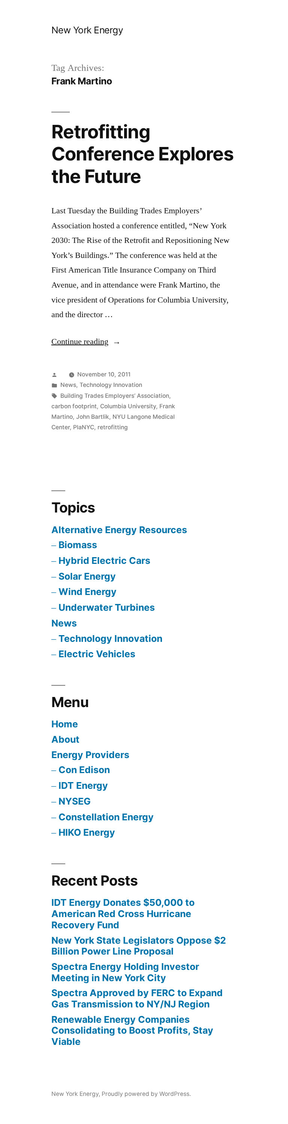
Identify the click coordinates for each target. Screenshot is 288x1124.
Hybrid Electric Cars (104, 560)
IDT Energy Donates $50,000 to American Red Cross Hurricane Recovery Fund (123, 913)
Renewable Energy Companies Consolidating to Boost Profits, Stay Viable (132, 1030)
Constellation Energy (106, 817)
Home (64, 724)
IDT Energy (83, 785)
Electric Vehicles (96, 653)
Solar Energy (87, 576)
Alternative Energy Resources (119, 529)
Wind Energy (87, 591)
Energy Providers (90, 754)
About (65, 739)
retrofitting (113, 427)
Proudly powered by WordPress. (146, 1093)
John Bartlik (92, 416)
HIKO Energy (86, 832)
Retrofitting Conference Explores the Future (142, 153)
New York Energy (87, 30)
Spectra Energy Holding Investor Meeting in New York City (125, 972)
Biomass (77, 544)
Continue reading (86, 341)
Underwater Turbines (106, 607)
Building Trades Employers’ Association (114, 395)
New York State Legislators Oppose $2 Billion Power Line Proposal (138, 946)
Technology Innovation (111, 384)
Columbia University (128, 406)
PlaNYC (83, 427)
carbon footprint (74, 406)
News (68, 384)
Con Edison (84, 769)
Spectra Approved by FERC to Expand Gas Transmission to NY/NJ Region (137, 998)
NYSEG (74, 801)
